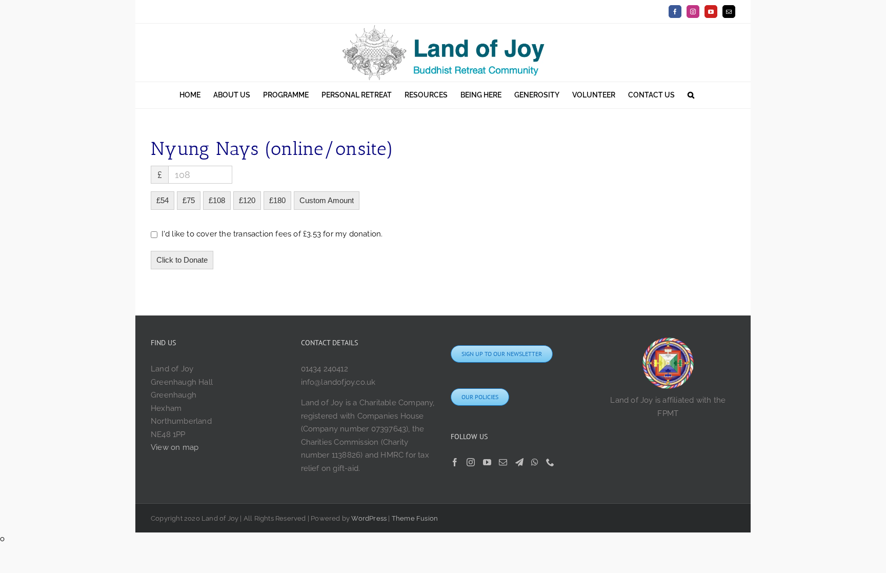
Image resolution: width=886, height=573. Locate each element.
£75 (189, 200)
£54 (162, 200)
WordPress (369, 518)
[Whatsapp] (534, 462)
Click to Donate (182, 259)
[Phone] (550, 462)
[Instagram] (471, 462)
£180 (277, 200)
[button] (691, 95)
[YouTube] (487, 462)
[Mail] (503, 462)
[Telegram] (519, 462)
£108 (217, 200)
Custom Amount (326, 200)
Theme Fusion (415, 518)
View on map (174, 447)
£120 (247, 200)
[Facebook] (455, 462)
